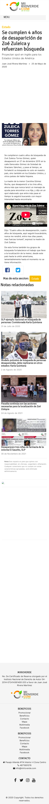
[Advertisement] (24, 94)
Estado (6, 27)
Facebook (24, 727)
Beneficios (24, 715)
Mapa (24, 721)
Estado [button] (35, 278)
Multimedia (24, 724)
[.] (3, 483)
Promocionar (24, 712)
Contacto (24, 718)
